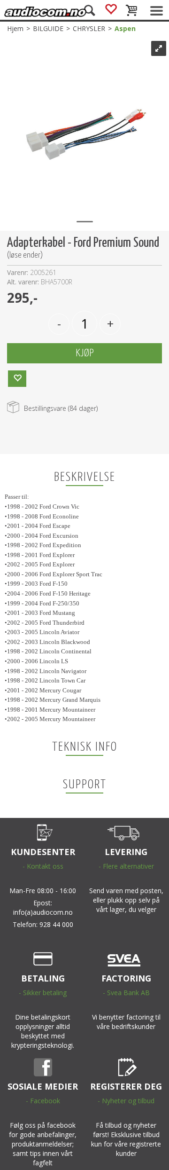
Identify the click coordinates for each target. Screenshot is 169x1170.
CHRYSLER (89, 28)
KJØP (85, 353)
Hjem (15, 28)
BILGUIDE (48, 28)
